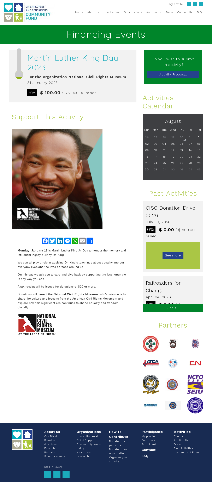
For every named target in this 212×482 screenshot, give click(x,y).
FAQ (145, 456)
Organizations (89, 432)
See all (172, 308)
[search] (206, 12)
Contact (149, 450)
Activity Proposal (173, 74)
